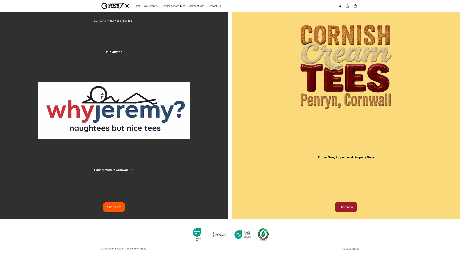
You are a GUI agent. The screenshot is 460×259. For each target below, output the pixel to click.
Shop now (114, 207)
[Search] (340, 6)
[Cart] (355, 6)
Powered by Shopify (136, 248)
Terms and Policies (349, 248)
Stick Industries (117, 248)
